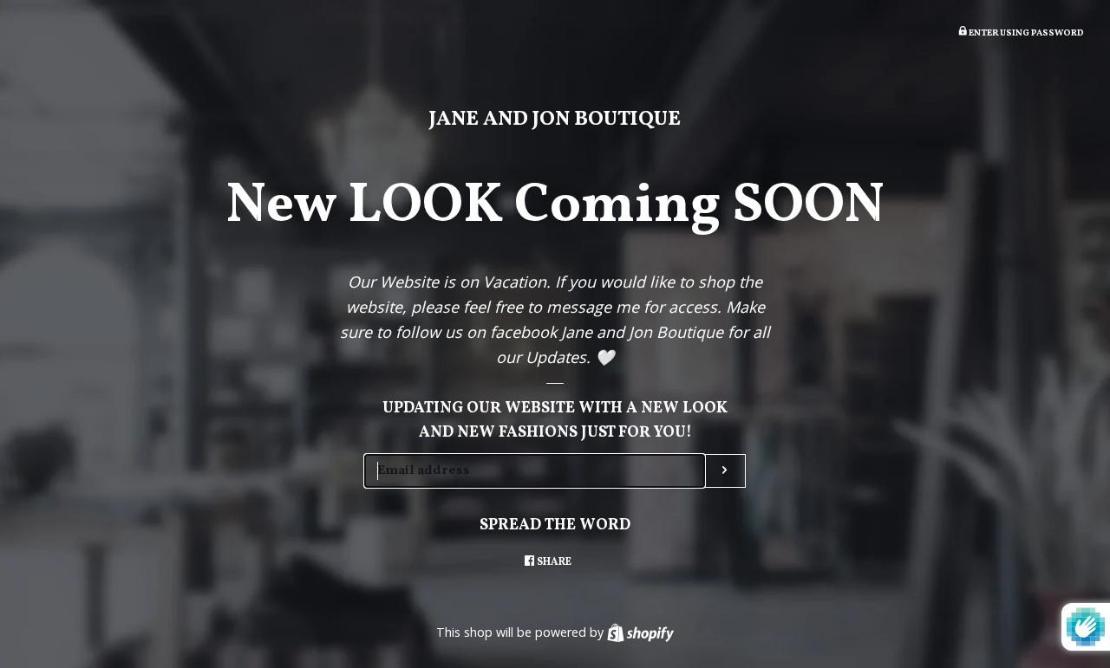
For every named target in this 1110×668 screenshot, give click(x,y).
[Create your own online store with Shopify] (640, 632)
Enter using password (1025, 33)
